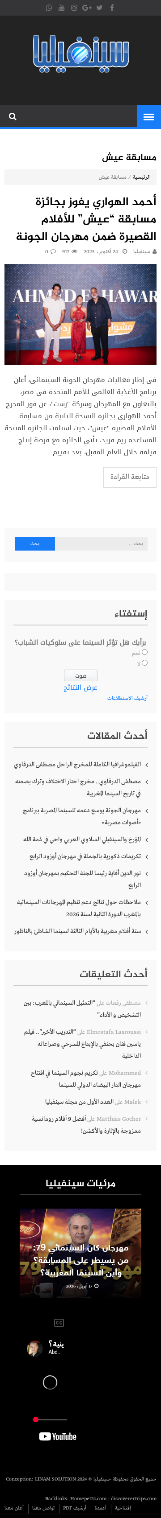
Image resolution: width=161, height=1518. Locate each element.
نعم (136, 653)
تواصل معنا (43, 1508)
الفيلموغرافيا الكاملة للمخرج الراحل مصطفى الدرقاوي (77, 765)
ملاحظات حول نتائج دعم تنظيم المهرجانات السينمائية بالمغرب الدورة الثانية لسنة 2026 (79, 908)
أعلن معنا (14, 1508)
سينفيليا (141, 251)
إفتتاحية (123, 1508)
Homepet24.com (88, 1499)
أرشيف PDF (74, 1508)
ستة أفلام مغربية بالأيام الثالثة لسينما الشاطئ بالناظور (77, 931)
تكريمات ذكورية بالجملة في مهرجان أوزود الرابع (85, 856)
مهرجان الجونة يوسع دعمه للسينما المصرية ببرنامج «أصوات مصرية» (82, 816)
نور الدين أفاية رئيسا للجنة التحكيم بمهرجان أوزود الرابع (82, 879)
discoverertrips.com (134, 1499)
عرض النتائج (80, 687)
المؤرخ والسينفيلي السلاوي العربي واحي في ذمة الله (82, 839)
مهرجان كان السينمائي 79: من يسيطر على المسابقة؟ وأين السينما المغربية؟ (80, 1261)
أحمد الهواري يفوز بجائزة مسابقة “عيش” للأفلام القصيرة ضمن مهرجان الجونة (86, 220)
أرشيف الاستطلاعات (127, 698)
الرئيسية (142, 177)
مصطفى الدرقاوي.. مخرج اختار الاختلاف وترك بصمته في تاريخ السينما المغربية (78, 788)
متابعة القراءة (129, 477)
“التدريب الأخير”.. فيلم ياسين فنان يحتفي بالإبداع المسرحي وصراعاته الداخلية (82, 1044)
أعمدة (100, 1508)
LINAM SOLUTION (55, 1479)
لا (138, 664)
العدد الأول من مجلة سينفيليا (79, 1102)
